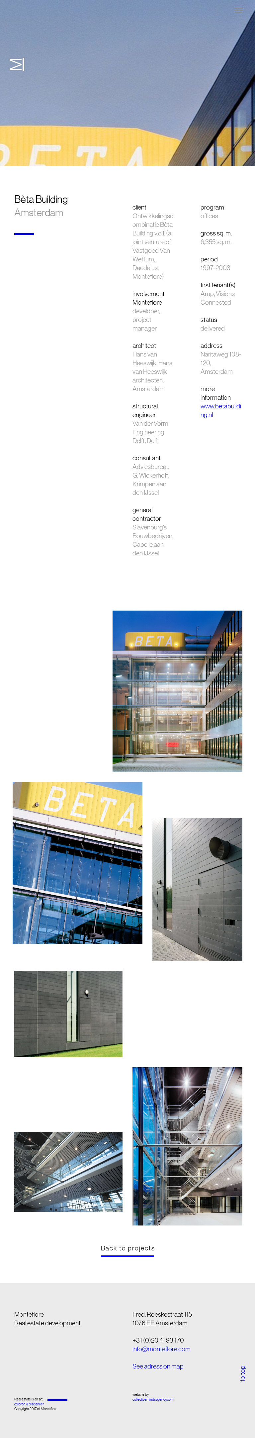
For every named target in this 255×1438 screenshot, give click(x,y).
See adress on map (158, 1366)
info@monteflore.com (161, 1349)
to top (242, 1373)
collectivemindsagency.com (153, 1399)
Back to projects (129, 1248)
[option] (127, 83)
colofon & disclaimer (29, 1404)
